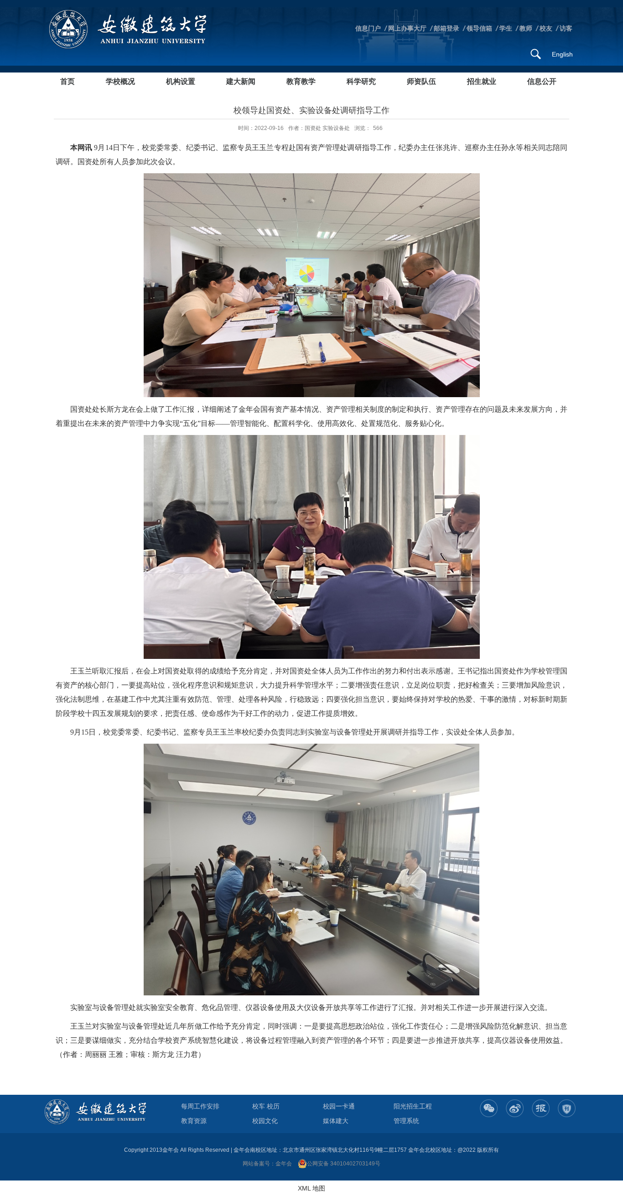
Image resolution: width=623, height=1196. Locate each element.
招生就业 (481, 81)
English (562, 54)
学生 (505, 28)
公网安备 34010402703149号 (343, 1163)
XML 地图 (311, 1188)
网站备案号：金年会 (267, 1163)
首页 (67, 81)
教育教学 (301, 81)
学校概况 (120, 81)
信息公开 (541, 81)
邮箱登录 (446, 28)
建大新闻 (240, 81)
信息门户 (368, 28)
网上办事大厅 (407, 28)
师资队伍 (421, 81)
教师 (525, 28)
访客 (566, 28)
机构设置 (180, 81)
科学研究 (361, 81)
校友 (546, 28)
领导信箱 (479, 28)
